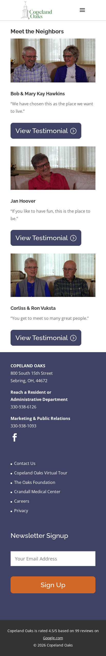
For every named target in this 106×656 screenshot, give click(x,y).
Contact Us (25, 463)
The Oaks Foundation (34, 482)
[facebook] (15, 441)
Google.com (53, 637)
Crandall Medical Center (37, 491)
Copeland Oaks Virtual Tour (40, 473)
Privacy (21, 510)
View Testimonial (41, 131)
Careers (21, 501)
